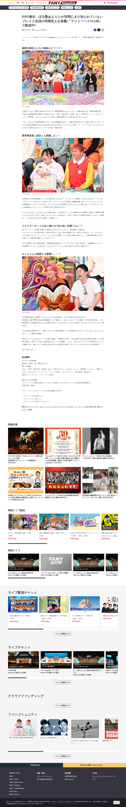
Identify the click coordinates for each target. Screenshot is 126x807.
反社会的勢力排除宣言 (45, 779)
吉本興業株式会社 (71, 776)
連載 (17, 3)
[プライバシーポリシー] (26, 803)
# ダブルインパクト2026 (18, 7)
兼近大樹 (93, 407)
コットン (49, 407)
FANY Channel (14, 785)
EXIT (25, 407)
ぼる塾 (86, 407)
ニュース (11, 3)
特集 (22, 3)
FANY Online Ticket (16, 782)
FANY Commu (14, 794)
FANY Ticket (13, 779)
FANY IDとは (35, 765)
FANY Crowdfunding (16, 788)
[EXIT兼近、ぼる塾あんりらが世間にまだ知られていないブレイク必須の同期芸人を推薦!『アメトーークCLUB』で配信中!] (95, 29)
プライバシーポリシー (45, 776)
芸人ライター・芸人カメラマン (37, 3)
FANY (11, 776)
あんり (42, 407)
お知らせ (44, 30)
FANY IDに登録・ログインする (91, 765)
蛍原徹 (30, 409)
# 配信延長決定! (37, 7)
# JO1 (78, 7)
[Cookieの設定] (10, 803)
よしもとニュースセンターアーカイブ (104, 777)
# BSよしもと (67, 7)
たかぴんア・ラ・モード (74, 407)
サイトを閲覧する (62, 634)
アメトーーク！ (33, 407)
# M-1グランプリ (52, 7)
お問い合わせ (69, 779)
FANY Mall (13, 791)
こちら (41, 396)
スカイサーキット (59, 407)
